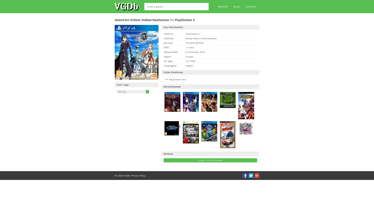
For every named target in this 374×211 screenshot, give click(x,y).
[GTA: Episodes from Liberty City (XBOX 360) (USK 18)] (191, 122)
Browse (223, 6)
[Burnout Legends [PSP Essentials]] (228, 122)
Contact (251, 6)
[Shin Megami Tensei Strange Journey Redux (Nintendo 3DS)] (172, 122)
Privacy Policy (138, 175)
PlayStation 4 (184, 20)
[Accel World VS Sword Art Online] (191, 93)
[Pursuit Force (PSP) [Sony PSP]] (246, 93)
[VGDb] (126, 6)
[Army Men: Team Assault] (228, 93)
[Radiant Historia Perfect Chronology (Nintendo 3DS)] (246, 122)
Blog (237, 6)
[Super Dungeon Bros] (209, 122)
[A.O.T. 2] (209, 93)
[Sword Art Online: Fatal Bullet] (172, 93)
